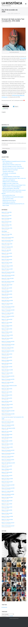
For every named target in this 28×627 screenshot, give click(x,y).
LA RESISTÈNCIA (15, 618)
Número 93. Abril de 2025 (7, 259)
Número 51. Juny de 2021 (7, 391)
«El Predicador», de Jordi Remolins (9, 173)
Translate (11, 615)
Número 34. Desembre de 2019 (8, 450)
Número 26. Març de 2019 (7, 475)
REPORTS (4, 193)
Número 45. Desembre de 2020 (8, 410)
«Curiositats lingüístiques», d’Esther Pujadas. (11, 176)
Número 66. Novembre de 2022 (8, 344)
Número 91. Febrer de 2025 (7, 265)
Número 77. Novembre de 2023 (8, 310)
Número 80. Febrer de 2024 (7, 300)
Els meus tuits (4, 607)
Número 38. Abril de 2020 (7, 437)
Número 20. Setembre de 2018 (8, 494)
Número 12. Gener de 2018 (7, 519)
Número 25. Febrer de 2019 (7, 478)
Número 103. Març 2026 (7, 224)
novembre (16, 13)
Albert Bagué (4, 231)
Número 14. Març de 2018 (7, 513)
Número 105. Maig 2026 (6, 218)
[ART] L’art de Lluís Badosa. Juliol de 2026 (11, 188)
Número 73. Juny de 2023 (7, 322)
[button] (14, 545)
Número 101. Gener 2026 (7, 234)
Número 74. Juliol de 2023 (7, 319)
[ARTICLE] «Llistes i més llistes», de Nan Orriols (12, 164)
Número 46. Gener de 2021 (7, 407)
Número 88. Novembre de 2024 (8, 275)
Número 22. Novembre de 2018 (8, 488)
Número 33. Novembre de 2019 (8, 453)
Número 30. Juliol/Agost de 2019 (8, 462)
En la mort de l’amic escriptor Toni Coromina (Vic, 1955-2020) (13, 20)
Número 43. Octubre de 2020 (8, 421)
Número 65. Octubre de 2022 (8, 347)
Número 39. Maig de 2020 (7, 434)
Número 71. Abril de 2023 (7, 328)
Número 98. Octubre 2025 (7, 243)
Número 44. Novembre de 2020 (8, 413)
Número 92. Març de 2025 (7, 262)
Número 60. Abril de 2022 (7, 363)
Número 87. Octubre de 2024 (8, 278)
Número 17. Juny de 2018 (7, 503)
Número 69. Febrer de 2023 (7, 335)
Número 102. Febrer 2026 (7, 228)
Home (9, 13)
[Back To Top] (24, 623)
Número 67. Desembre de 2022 (8, 341)
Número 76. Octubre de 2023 (8, 313)
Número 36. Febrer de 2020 (7, 444)
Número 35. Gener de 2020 (7, 447)
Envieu (4, 151)
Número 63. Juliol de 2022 (7, 354)
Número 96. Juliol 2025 (6, 250)
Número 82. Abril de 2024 (7, 294)
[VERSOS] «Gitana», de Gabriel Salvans (10, 181)
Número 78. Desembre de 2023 (8, 306)
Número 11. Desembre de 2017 (8, 522)
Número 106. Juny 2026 (6, 215)
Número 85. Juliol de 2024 (7, 284)
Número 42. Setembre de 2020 (8, 425)
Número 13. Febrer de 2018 (7, 516)
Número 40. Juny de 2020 (7, 431)
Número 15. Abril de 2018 (7, 510)
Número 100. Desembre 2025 (8, 237)
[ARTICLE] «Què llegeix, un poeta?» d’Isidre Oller (12, 166)
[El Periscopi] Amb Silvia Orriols (9, 195)
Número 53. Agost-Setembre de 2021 (9, 385)
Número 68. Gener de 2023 (7, 338)
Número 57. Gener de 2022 (7, 373)
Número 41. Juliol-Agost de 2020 (8, 428)
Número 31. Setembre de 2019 (8, 459)
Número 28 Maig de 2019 (7, 469)
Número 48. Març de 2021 (7, 401)
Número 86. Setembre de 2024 (8, 281)
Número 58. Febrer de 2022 (7, 369)
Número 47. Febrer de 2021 (7, 404)
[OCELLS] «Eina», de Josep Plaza (9, 202)
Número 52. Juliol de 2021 (7, 388)
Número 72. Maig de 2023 (7, 325)
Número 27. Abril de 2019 (7, 472)
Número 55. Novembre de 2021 (8, 379)
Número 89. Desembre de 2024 (8, 272)
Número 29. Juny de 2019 (7, 466)
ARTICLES (4, 159)
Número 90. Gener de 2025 (7, 269)
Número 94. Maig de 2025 (7, 256)
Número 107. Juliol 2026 (7, 212)
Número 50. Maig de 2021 (7, 395)
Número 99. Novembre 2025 (7, 240)
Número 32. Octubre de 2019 (8, 456)
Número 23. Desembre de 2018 (8, 485)
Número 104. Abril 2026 (6, 221)
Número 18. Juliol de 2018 (7, 500)
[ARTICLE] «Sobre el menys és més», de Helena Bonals (13, 168)
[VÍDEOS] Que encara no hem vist (9, 200)
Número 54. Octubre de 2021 (8, 382)
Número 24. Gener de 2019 (7, 481)
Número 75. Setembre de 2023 (8, 316)
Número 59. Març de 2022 (7, 366)
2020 (12, 13)
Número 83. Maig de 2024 (7, 291)
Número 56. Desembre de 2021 (8, 376)
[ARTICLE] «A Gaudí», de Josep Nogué (10, 169)
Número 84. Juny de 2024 (7, 287)
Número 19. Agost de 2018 (7, 497)
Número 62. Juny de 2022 (7, 357)
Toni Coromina (23, 58)
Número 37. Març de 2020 (7, 440)
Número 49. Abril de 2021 (7, 398)
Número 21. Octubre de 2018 (8, 491)
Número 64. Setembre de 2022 (8, 350)
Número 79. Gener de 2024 (7, 303)
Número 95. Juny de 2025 (7, 253)
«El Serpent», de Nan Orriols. (8, 171)
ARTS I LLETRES (5, 174)
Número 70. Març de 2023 (7, 332)
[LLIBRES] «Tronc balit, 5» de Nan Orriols (10, 183)
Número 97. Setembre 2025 (7, 247)
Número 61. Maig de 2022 (7, 360)
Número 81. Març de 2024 (7, 297)
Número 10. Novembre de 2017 (8, 525)
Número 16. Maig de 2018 (7, 507)
